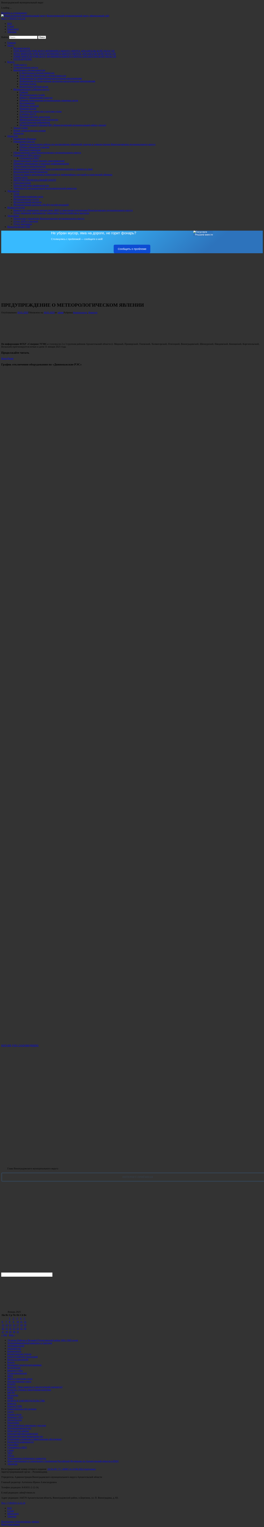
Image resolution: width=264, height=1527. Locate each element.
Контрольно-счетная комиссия (29, 70)
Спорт (10, 1450)
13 (3, 1325)
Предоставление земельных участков (26, 1425)
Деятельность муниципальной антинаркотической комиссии (45, 188)
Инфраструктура (16, 207)
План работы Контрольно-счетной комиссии (43, 75)
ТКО (9, 1453)
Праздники (13, 1422)
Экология (12, 1464)
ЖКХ (10, 1376)
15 (10, 1325)
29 (10, 1332)
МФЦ (10, 1398)
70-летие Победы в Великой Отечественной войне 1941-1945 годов (42, 1340)
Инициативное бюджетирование (30, 171)
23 (14, 1328)
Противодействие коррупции (35, 117)
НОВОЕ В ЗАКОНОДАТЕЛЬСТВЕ (26, 1400)
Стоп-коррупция (22, 182)
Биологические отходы (19, 1354)
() (90, 1469)
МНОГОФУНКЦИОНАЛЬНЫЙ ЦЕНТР (34, 180)
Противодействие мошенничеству (31, 185)
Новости (92, 312)
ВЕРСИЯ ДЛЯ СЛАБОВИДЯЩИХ (20, 1045)
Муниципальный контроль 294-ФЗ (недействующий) (41, 204)
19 (25, 1325)
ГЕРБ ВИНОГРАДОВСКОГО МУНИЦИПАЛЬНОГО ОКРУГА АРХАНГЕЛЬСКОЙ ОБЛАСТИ (64, 51)
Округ (10, 45)
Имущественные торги (19, 1381)
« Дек (4, 1335)
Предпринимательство (19, 1428)
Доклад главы (20, 128)
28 (7, 1332)
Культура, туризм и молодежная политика (29, 1389)
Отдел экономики (22, 224)
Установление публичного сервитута (26, 1458)
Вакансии (18, 133)
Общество (12, 136)
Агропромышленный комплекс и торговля (29, 1343)
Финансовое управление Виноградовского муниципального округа (48, 218)
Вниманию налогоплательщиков (24, 1365)
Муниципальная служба (32, 95)
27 (3, 1332)
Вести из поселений (17, 1359)
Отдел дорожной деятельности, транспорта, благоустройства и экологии (51, 213)
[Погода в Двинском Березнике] (27, 1275)
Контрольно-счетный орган (34, 86)
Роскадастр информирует (20, 1442)
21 (7, 1328)
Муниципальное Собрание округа (31, 89)
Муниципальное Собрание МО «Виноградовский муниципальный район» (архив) (63, 125)
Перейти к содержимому (14, 13)
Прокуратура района (18, 1431)
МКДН (11, 1392)
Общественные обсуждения (21, 1409)
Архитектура (14, 1348)
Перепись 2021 (15, 1417)
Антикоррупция (15, 1345)
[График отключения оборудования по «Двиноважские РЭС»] (21, 398)
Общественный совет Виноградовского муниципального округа (47, 152)
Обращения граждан (24, 141)
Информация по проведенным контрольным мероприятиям (51, 78)
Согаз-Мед (12, 1444)
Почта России (14, 1420)
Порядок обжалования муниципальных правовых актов (49, 100)
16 (14, 1325)
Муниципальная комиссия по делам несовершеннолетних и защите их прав (53, 169)
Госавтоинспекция (17, 1373)
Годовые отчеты (28, 84)
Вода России (14, 1367)
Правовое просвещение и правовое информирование (41, 163)
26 (25, 1328)
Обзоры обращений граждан (34, 147)
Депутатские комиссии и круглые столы (41, 111)
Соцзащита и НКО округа (27, 155)
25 (21, 1328)
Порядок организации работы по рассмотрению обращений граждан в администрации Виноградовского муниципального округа (87, 144)
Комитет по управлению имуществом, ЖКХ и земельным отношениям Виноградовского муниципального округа (73, 210)
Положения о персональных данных (20, 1521)
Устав (16, 193)
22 (10, 1328)
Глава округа (20, 64)
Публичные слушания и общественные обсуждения (34, 1439)
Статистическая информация (35, 122)
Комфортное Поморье (24, 139)
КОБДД (11, 1384)
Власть (11, 62)
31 (17, 1332)
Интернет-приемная (30, 150)
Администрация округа (25, 67)
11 (21, 1321)
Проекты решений (29, 106)
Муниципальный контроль (27, 202)
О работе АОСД (28, 114)
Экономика (13, 215)
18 (21, 1325)
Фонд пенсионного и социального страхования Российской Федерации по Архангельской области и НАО (63, 1461)
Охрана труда (20, 177)
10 (17, 1321)
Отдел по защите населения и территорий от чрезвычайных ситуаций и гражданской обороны (62, 174)
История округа (21, 48)
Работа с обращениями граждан (36, 97)
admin (61, 312)
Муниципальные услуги (26, 199)
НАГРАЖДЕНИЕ (22, 59)
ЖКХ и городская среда (19, 1378)
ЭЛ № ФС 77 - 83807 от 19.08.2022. (65, 1469)
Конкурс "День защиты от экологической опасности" (35, 1387)
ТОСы (10, 1455)
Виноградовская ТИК (18, 226)
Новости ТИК (14, 1406)
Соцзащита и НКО (29, 158)
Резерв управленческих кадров (29, 130)
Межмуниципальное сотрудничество (39, 119)
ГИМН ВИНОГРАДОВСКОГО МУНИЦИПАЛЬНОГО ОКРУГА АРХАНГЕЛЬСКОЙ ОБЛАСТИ (64, 56)
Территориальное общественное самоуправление (39, 161)
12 (25, 1321)
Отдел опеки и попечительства (29, 166)
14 (7, 1325)
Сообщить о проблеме (132, 248)
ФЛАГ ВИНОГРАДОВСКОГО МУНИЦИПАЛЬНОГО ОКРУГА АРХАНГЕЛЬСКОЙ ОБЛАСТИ (64, 53)
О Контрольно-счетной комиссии (37, 73)
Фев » (12, 1335)
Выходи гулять (15, 1370)
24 (17, 1328)
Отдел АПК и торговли (25, 221)
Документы (13, 191)
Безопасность (80, 312)
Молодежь (12, 1395)
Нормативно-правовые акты (28, 196)
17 (17, 1325)
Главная (11, 42)
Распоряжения (27, 103)
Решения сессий (28, 108)
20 (3, 1328)
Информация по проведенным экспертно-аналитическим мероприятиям (57, 81)
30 (14, 1332)
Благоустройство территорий (22, 1356)
